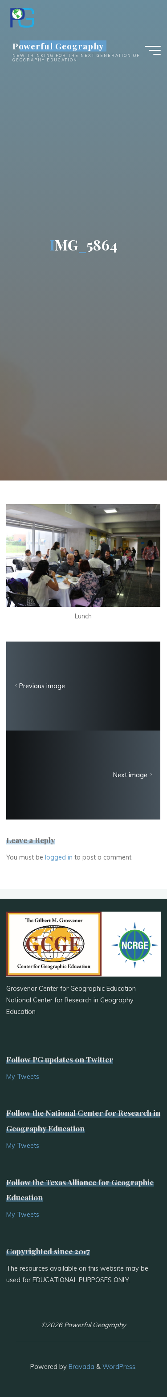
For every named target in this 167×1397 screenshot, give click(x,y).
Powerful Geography (58, 45)
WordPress (118, 1367)
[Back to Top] (132, 1362)
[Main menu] (153, 50)
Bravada (80, 1367)
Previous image (42, 686)
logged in (59, 857)
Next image (131, 775)
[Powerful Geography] (21, 16)
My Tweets (22, 1077)
